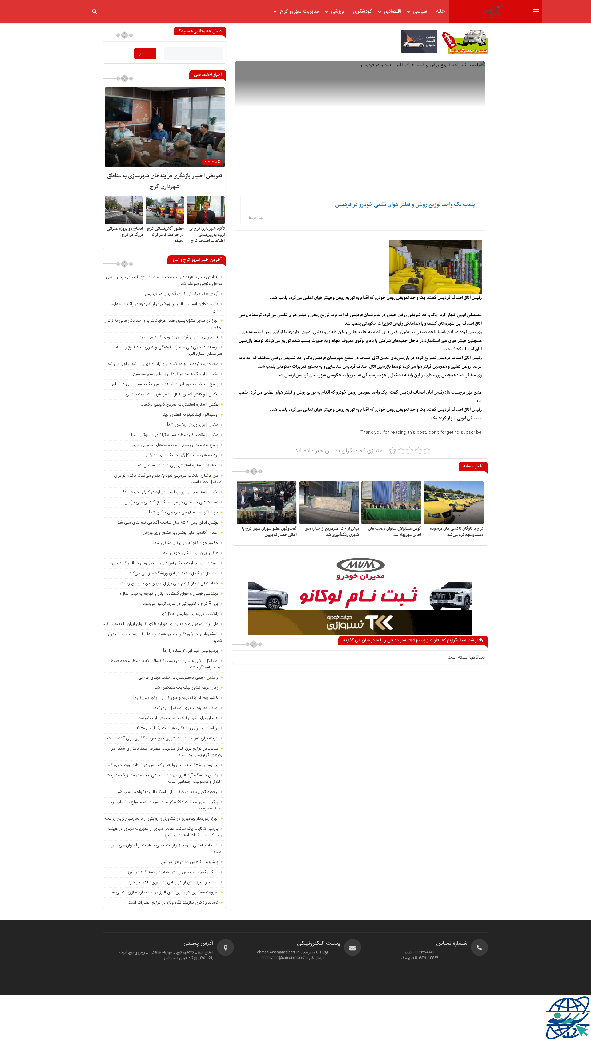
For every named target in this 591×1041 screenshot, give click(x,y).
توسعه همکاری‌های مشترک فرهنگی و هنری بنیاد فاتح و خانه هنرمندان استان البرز (169, 351)
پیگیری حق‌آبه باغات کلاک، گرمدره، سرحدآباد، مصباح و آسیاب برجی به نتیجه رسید (164, 805)
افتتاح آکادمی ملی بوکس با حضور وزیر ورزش (180, 532)
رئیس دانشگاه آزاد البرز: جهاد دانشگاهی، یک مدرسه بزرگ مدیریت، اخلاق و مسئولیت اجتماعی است (163, 779)
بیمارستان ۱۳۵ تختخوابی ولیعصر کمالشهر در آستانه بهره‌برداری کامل (161, 765)
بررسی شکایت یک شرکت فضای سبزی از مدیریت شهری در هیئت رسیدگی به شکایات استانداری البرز (165, 832)
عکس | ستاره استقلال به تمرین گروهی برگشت (179, 404)
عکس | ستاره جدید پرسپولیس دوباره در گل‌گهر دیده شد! (170, 492)
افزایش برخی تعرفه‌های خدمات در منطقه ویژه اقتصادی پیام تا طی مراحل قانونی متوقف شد (164, 280)
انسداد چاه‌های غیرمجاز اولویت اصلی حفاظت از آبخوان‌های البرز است (166, 849)
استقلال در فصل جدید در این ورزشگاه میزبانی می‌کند (173, 573)
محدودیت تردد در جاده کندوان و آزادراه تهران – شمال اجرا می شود (162, 364)
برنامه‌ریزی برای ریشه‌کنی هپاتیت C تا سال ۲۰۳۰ (177, 728)
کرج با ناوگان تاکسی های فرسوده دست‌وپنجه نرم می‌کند (457, 532)
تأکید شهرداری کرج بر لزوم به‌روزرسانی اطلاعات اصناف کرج (207, 235)
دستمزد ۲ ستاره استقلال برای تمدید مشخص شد (177, 465)
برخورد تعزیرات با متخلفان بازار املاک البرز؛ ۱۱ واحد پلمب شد (167, 792)
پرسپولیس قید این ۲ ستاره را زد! (190, 651)
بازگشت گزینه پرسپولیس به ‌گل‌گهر (189, 614)
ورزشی (337, 11)
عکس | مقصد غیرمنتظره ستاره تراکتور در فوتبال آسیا (174, 435)
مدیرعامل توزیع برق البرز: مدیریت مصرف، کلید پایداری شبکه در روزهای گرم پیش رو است (166, 752)
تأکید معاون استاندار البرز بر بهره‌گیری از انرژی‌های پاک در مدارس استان (165, 307)
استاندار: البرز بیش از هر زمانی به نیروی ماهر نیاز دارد (173, 882)
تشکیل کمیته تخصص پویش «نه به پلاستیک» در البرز (173, 872)
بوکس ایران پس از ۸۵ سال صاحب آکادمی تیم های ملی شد (167, 522)
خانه (440, 11)
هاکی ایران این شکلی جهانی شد (190, 553)
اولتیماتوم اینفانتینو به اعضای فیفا (190, 414)
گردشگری (362, 11)
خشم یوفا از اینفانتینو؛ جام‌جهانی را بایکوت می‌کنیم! (175, 698)
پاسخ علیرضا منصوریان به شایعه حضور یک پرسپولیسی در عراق (165, 384)
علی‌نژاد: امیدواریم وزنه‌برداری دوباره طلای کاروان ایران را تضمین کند (160, 624)
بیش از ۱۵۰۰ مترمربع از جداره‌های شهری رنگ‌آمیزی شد (332, 532)
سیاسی (420, 11)
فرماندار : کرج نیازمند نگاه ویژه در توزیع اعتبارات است (173, 902)
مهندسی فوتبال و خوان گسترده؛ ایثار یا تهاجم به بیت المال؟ (169, 593)
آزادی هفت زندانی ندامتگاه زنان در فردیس (181, 294)
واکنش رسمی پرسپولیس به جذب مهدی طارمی (178, 677)
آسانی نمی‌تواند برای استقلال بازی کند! (185, 708)
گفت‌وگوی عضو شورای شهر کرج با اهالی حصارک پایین (269, 532)
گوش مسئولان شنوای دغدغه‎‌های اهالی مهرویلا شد (394, 532)
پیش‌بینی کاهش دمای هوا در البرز (189, 862)
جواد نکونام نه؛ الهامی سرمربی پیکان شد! (183, 512)
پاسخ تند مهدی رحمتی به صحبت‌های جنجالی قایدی (173, 445)
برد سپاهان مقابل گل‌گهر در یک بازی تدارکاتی (180, 455)
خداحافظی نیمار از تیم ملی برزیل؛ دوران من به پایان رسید (169, 583)
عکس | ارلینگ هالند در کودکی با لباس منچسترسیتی (174, 374)
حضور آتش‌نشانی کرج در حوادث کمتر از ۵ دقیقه (165, 235)
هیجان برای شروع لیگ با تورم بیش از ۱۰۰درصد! (178, 718)
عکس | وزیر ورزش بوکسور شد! (192, 425)
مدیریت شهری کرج (299, 11)
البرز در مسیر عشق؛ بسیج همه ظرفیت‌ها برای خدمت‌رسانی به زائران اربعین (162, 324)
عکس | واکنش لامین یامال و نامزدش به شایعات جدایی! (171, 394)
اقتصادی (392, 11)
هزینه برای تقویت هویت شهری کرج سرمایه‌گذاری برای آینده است (162, 738)
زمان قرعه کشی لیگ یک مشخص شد (186, 687)
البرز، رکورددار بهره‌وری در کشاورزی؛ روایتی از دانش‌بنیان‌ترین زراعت (161, 818)
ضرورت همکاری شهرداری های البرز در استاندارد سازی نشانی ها (164, 892)
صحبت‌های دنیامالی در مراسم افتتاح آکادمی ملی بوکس (171, 502)
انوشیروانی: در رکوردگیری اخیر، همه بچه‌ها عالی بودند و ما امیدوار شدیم (165, 637)
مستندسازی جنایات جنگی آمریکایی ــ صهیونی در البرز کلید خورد (164, 563)
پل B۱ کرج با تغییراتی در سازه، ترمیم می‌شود (180, 604)
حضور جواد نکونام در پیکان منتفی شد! (185, 543)
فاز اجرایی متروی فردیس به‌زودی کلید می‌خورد (178, 337)
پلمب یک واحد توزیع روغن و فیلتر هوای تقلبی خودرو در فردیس (405, 204)
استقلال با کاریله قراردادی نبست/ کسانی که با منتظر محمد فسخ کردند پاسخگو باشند (166, 664)
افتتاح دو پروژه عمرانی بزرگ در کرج (125, 232)
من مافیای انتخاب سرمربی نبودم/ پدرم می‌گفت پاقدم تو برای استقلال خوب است (168, 479)
